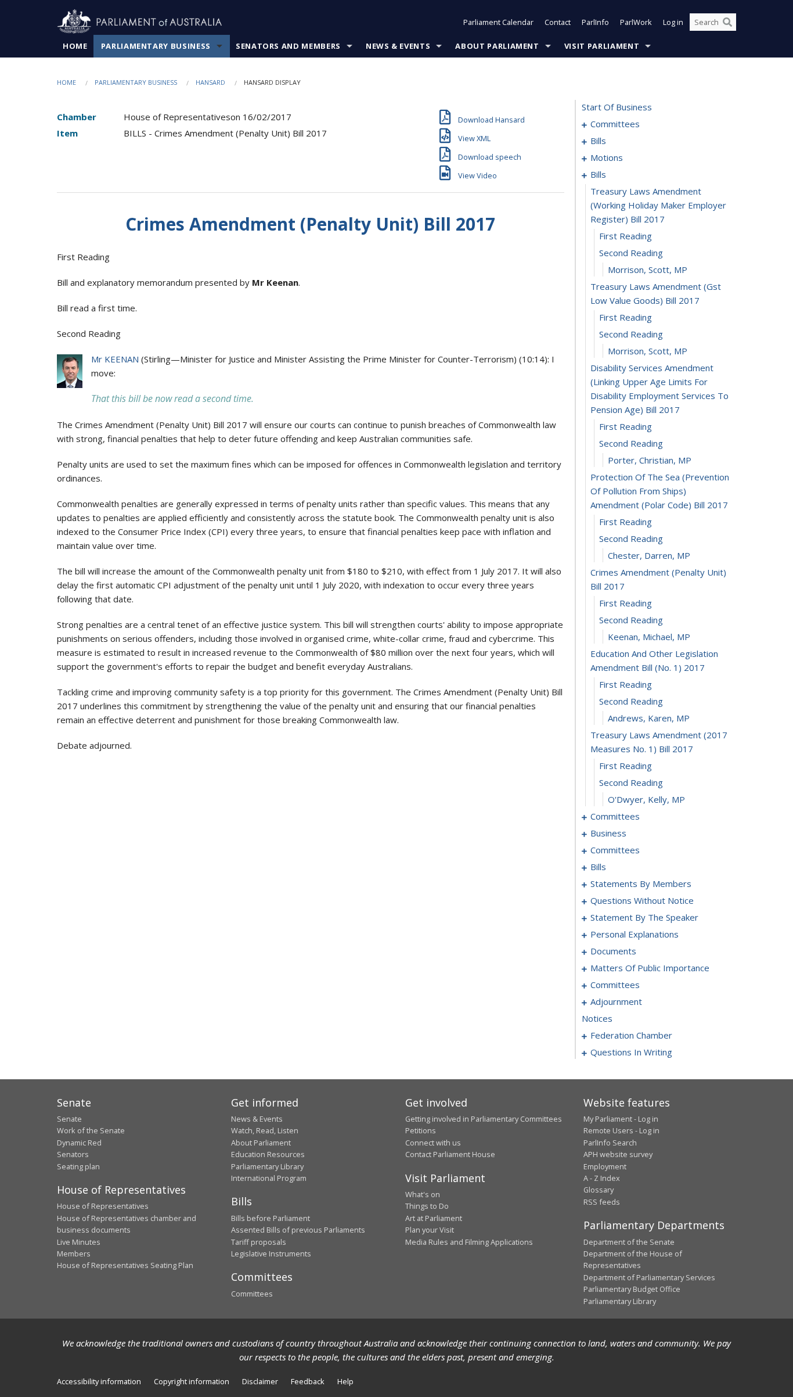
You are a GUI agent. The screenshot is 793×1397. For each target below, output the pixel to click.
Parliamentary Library (267, 1166)
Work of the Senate (91, 1130)
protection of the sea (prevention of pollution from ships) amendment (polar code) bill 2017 (659, 491)
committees (615, 124)
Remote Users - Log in (621, 1130)
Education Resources (268, 1154)
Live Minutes (78, 1242)
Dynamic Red (79, 1142)
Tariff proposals (258, 1242)
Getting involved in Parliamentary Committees (483, 1119)
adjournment (616, 1001)
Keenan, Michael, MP (649, 636)
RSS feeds (601, 1202)
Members (74, 1253)
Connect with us (433, 1142)
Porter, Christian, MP (649, 460)
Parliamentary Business (156, 46)
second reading (631, 252)
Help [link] (345, 1381)
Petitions (420, 1130)
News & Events (398, 46)
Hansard (210, 82)
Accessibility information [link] (99, 1381)
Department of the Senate (629, 1242)
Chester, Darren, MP (649, 555)
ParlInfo (595, 22)
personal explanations (634, 934)
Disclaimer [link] (260, 1381)
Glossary (598, 1189)
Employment (604, 1166)
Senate (69, 1119)
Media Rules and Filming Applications (469, 1242)
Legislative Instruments (271, 1253)
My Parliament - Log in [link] (620, 1119)
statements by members (640, 883)
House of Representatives (103, 1206)
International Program (269, 1178)
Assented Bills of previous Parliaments (298, 1229)
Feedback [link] (308, 1381)
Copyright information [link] (191, 1381)
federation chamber (631, 1035)
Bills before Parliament (270, 1218)
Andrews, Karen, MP (649, 718)
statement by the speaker (644, 917)
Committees (252, 1293)
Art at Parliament (433, 1218)
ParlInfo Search (610, 1142)
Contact (558, 22)
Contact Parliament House (450, 1154)
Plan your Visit (429, 1229)
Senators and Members (288, 46)
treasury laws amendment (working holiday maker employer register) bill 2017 (658, 205)
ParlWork (636, 22)
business (608, 833)
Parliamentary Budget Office (631, 1289)
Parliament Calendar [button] (498, 22)
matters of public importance (649, 968)
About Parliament (497, 46)
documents (613, 951)
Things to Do (427, 1206)
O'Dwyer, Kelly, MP (646, 799)
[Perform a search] (727, 22)
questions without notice (642, 900)
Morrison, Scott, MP (647, 269)
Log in (673, 22)
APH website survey (618, 1154)
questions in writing (631, 1052)
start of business (617, 107)
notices (597, 1018)
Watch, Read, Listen (264, 1130)
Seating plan (78, 1166)
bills (598, 140)
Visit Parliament (601, 46)
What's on (422, 1194)
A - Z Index (601, 1178)
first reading (625, 236)
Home (75, 46)
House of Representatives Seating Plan (125, 1265)
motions (606, 157)
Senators (73, 1154)
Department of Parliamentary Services (649, 1277)
